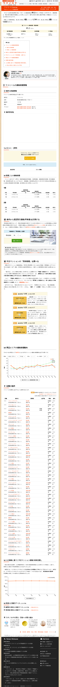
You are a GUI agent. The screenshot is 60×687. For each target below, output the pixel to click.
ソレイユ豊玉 (11, 521)
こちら (9, 682)
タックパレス (11, 455)
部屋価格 (39, 1)
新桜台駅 (28, 455)
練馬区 (48, 7)
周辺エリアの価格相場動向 (12, 57)
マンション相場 (27, 3)
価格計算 (33, 1)
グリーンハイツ (12, 443)
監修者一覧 (44, 651)
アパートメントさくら (13, 553)
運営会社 (44, 661)
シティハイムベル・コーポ (15, 420)
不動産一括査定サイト (47, 641)
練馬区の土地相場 (30, 227)
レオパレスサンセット (13, 498)
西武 (55, 7)
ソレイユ (10, 486)
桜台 (52, 7)
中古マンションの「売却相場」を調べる (15, 55)
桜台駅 (47, 9)
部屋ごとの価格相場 (11, 49)
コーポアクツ (11, 408)
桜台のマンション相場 (39, 225)
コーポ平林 (11, 490)
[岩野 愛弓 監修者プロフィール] (20, 73)
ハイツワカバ (11, 440)
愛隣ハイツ (11, 525)
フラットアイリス (12, 401)
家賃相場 (45, 3)
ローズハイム (11, 432)
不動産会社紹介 (46, 656)
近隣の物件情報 (9, 60)
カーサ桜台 (11, 428)
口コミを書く (31, 158)
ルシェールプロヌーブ (13, 494)
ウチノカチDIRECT (46, 646)
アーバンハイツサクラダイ (15, 541)
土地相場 (40, 3)
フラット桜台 (11, 533)
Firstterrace (11, 545)
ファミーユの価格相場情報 (12, 45)
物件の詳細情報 (10, 47)
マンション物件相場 (47, 644)
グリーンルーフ (12, 482)
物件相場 (21, 3)
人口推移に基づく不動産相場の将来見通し (16, 63)
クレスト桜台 (11, 529)
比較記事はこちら (23, 282)
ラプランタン (11, 459)
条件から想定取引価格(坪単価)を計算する (16, 52)
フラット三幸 (11, 537)
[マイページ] (15, 1)
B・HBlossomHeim (13, 447)
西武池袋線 (42, 9)
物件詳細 (50, 1)
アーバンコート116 (13, 451)
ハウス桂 (10, 506)
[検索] (4, 1)
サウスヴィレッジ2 (13, 467)
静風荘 (10, 412)
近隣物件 (56, 1)
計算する (18, 241)
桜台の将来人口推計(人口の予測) (14, 65)
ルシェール (11, 510)
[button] (13, 356)
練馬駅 (29, 108)
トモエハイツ (11, 549)
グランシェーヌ (12, 416)
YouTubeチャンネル (25, 663)
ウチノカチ (7, 686)
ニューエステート (12, 475)
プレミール (11, 424)
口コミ (44, 1)
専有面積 (8, 235)
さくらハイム (11, 502)
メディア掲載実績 (46, 665)
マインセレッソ (12, 404)
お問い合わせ (45, 663)
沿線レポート (52, 3)
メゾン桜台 (11, 463)
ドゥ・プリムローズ (13, 471)
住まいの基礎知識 (46, 653)
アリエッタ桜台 (12, 436)
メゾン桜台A (11, 514)
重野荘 (10, 518)
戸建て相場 (34, 3)
